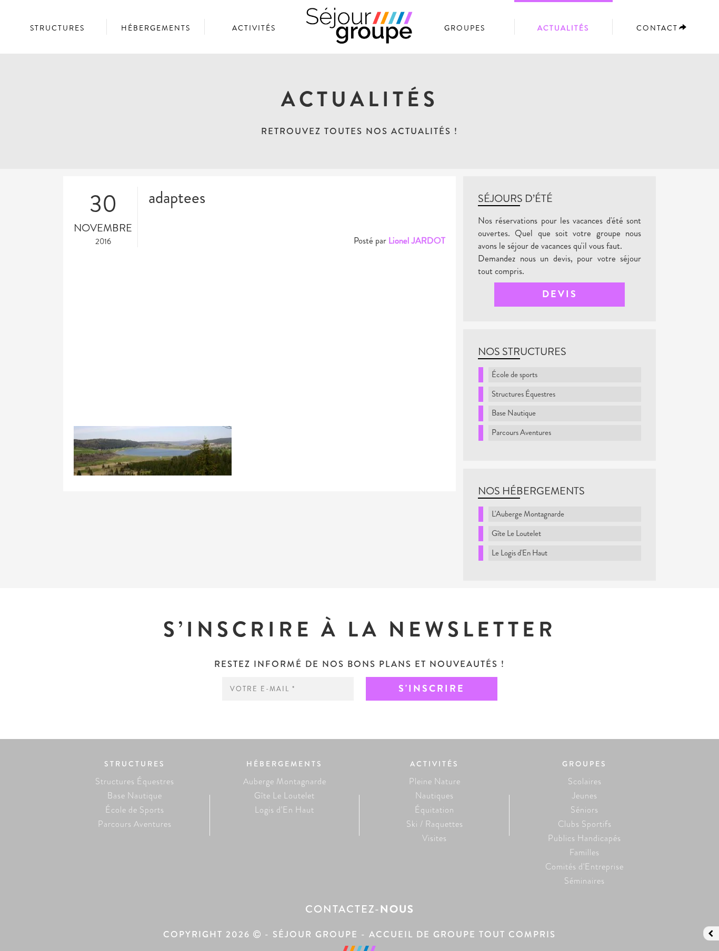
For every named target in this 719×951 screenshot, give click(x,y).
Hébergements (156, 28)
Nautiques (434, 796)
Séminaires (584, 881)
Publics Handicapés (584, 838)
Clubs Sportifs (585, 824)
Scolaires (585, 781)
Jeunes (584, 796)
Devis (559, 294)
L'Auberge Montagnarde (528, 514)
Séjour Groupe (359, 30)
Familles (585, 852)
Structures (57, 28)
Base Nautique (514, 413)
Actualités (563, 28)
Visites (434, 838)
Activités (254, 28)
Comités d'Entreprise (584, 867)
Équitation (434, 810)
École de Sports (134, 810)
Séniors (584, 810)
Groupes (464, 28)
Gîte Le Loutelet (516, 533)
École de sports (514, 374)
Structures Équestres (523, 394)
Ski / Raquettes (434, 824)
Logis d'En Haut (284, 810)
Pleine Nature (435, 781)
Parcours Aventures (521, 432)
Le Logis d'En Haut (519, 553)
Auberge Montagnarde (284, 781)
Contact (657, 28)
